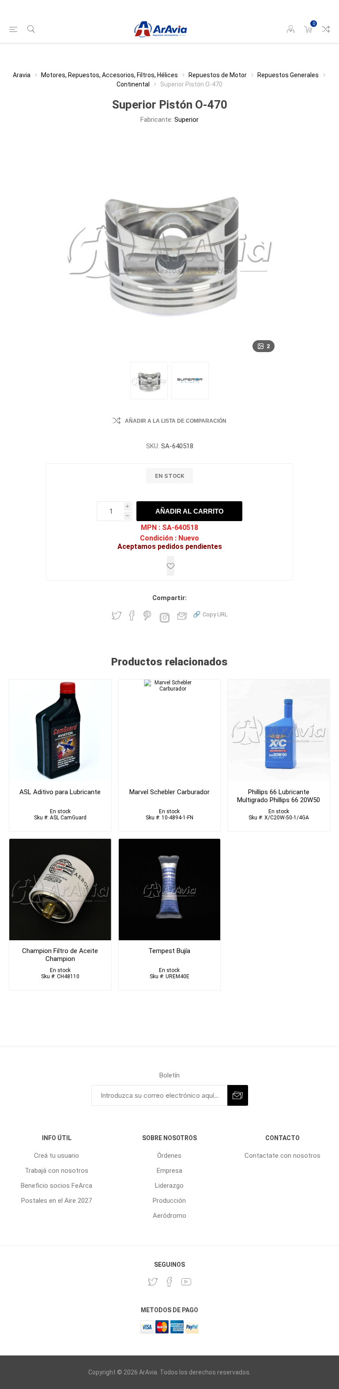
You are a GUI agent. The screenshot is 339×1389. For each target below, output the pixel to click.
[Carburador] (170, 730)
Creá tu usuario (56, 1156)
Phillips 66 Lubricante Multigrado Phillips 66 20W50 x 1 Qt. (278, 800)
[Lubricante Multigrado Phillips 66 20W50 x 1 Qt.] (279, 730)
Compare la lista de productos (326, 29)
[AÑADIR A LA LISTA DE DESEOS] (170, 566)
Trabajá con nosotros (56, 1171)
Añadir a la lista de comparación (175, 421)
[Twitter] (153, 1282)
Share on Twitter (116, 615)
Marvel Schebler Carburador (169, 792)
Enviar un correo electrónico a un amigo (182, 615)
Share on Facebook (132, 615)
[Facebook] (169, 1282)
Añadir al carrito (189, 511)
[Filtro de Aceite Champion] (60, 890)
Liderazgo (169, 1186)
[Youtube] (186, 1282)
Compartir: (169, 598)
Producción (169, 1201)
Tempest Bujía (169, 951)
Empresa (169, 1171)
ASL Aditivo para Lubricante (60, 792)
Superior (186, 120)
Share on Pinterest (147, 615)
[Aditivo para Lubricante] (60, 730)
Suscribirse (237, 1095)
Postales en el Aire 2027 (56, 1201)
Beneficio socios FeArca (56, 1186)
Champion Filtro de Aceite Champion (60, 955)
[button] (210, 614)
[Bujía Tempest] (170, 890)
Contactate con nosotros (282, 1156)
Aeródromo (169, 1216)
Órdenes (169, 1156)
